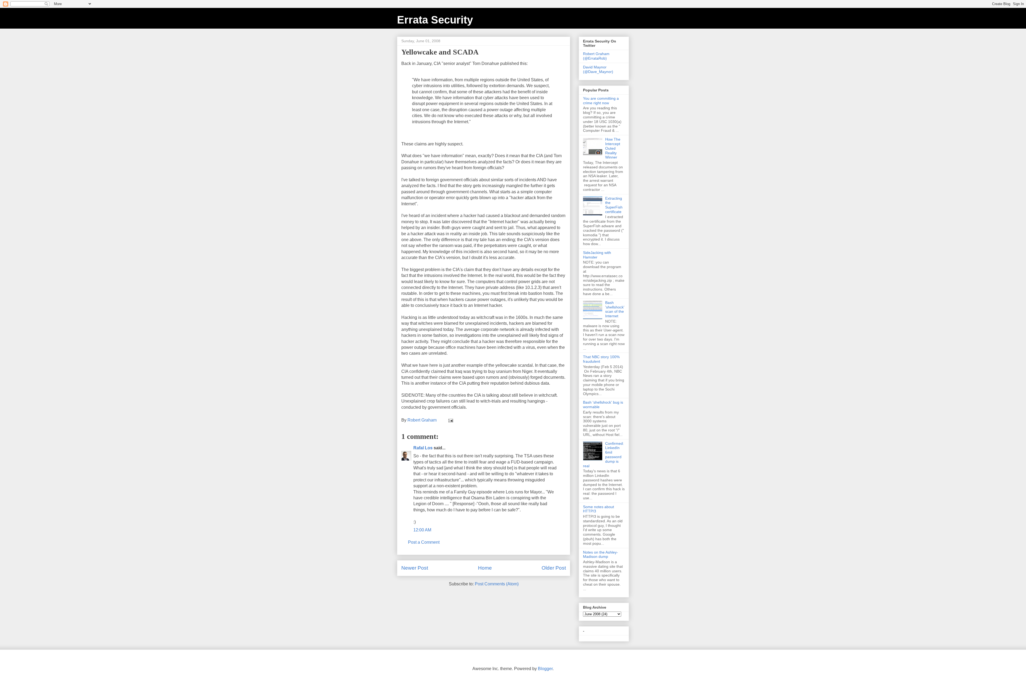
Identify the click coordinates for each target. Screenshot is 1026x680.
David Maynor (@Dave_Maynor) (598, 69)
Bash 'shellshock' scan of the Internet (614, 309)
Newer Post (414, 568)
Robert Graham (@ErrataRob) (596, 56)
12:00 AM (422, 530)
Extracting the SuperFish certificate (614, 205)
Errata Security (435, 20)
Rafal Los (423, 448)
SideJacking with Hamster (597, 254)
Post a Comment (424, 542)
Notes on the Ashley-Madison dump (600, 554)
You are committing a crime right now (601, 100)
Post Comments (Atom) (497, 584)
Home (485, 568)
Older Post (554, 568)
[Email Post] (450, 420)
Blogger (545, 668)
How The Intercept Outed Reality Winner (612, 148)
